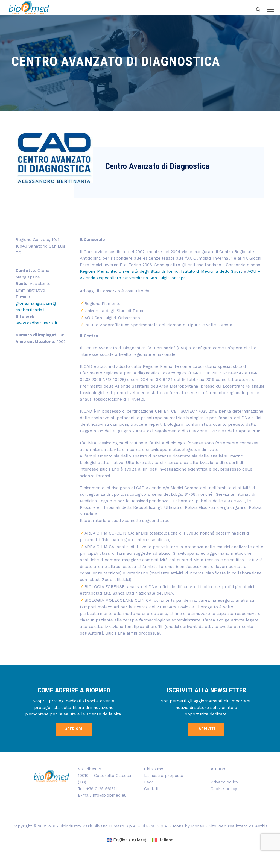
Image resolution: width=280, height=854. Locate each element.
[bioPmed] (28, 7)
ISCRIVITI (206, 729)
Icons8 (197, 826)
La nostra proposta (163, 775)
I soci (149, 782)
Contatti (152, 788)
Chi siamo (153, 769)
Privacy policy (224, 782)
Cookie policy (224, 788)
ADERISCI (73, 729)
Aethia (261, 826)
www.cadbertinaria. (36, 323)
